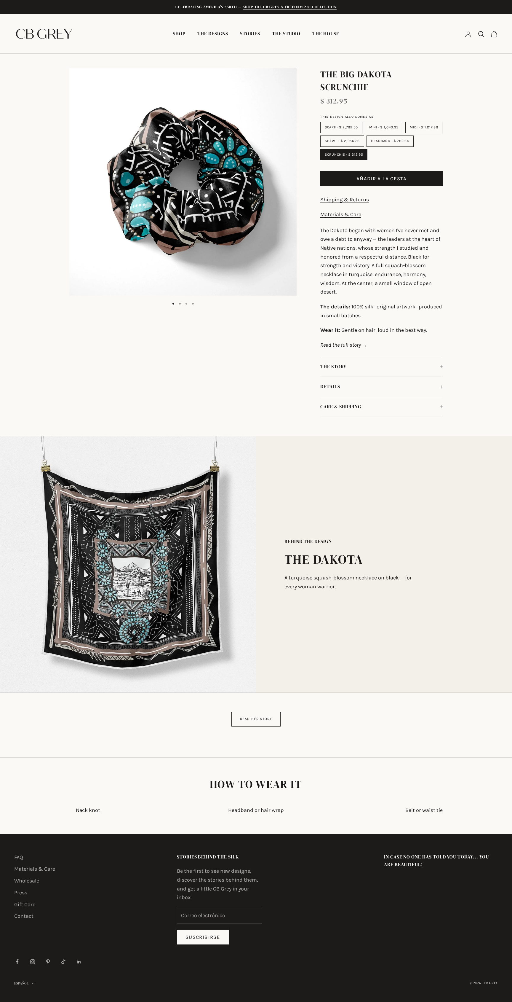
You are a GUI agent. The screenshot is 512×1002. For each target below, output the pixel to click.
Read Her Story (256, 719)
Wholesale (26, 880)
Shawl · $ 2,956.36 (342, 141)
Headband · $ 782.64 (390, 141)
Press (20, 892)
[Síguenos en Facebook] (17, 962)
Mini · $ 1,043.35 (384, 127)
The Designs (212, 34)
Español (21, 983)
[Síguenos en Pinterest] (48, 962)
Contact (23, 916)
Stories (250, 34)
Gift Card (25, 904)
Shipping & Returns (344, 199)
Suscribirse (202, 937)
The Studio (286, 34)
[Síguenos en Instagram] (33, 962)
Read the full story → (343, 345)
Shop (179, 34)
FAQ (18, 857)
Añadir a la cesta (381, 178)
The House (325, 34)
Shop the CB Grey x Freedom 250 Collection (290, 6)
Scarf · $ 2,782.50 (341, 127)
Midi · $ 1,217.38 (424, 127)
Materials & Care (340, 214)
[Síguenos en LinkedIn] (79, 962)
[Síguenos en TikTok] (63, 962)
